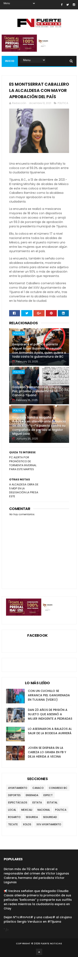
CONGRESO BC (58, 788)
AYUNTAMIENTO (17, 788)
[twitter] (67, 4)
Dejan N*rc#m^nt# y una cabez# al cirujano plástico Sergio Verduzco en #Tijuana (38, 919)
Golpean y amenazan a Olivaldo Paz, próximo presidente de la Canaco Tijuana (37, 391)
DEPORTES (14, 795)
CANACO (38, 788)
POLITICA (63, 103)
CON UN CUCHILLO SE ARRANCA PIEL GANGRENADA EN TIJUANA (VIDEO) (49, 695)
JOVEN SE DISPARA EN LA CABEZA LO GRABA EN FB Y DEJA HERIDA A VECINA (47, 752)
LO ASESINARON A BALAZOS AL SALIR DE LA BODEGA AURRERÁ (50, 731)
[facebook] (61, 4)
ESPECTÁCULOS (17, 802)
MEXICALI (26, 810)
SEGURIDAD (50, 817)
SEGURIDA (32, 817)
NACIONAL (43, 810)
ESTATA (37, 802)
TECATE (13, 824)
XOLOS (27, 824)
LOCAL (12, 810)
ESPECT (48, 795)
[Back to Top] (39, 952)
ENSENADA (32, 795)
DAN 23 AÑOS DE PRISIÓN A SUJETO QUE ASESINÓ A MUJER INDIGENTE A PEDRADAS (50, 714)
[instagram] (74, 4)
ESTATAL (52, 802)
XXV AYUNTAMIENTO (48, 824)
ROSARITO (14, 817)
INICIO (10, 61)
